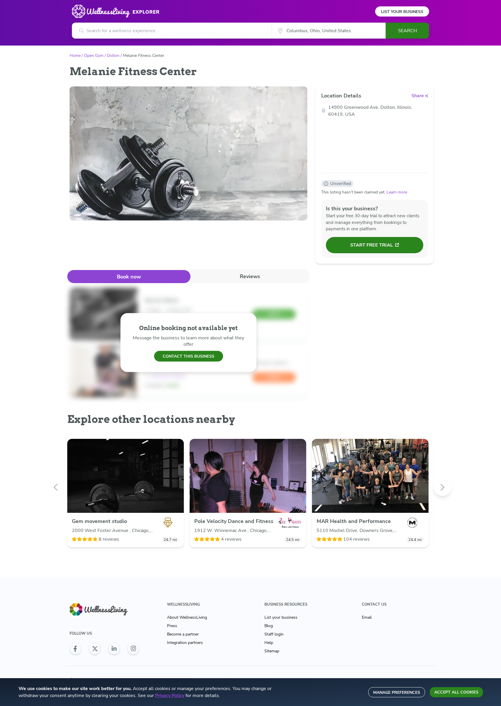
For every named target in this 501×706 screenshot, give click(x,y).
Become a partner (183, 634)
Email (367, 617)
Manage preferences (396, 692)
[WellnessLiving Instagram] (133, 648)
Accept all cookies (456, 692)
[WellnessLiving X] (95, 648)
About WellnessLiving (187, 617)
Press (172, 626)
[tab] (128, 276)
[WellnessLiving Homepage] (104, 609)
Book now (129, 276)
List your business (280, 617)
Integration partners (185, 642)
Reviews (250, 276)
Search (407, 31)
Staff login (274, 634)
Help (268, 642)
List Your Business (402, 12)
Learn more (396, 192)
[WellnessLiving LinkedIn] (114, 648)
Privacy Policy (169, 695)
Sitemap (271, 651)
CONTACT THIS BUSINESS (188, 356)
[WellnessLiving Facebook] (75, 648)
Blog (268, 626)
